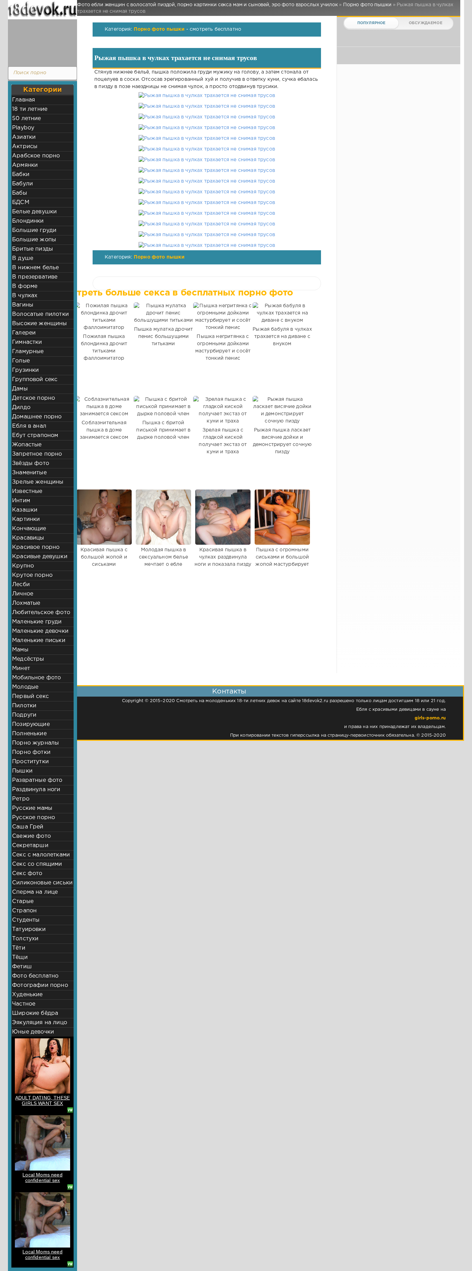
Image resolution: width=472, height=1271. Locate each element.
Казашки (24, 510)
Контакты (229, 691)
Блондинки (28, 221)
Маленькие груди (37, 621)
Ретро (20, 799)
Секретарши (30, 845)
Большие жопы (34, 239)
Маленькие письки (38, 640)
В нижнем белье (35, 267)
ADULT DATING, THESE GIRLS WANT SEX (42, 1100)
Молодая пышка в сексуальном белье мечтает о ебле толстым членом (163, 561)
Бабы (19, 193)
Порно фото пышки (159, 29)
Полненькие (29, 733)
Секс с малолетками (41, 854)
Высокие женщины (39, 323)
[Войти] (41, 41)
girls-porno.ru (430, 718)
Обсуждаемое (425, 23)
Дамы (20, 388)
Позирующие (31, 724)
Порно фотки (31, 752)
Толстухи (25, 938)
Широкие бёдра (35, 1013)
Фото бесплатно (35, 976)
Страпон (24, 910)
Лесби (21, 584)
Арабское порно (36, 155)
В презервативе (34, 277)
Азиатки (24, 137)
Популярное (371, 23)
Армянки (25, 165)
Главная (23, 100)
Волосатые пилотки (40, 314)
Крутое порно (32, 575)
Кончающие (29, 528)
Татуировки (29, 929)
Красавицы (28, 538)
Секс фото (27, 873)
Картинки (26, 519)
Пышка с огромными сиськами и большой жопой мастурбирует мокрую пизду (282, 561)
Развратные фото (37, 780)
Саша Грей (28, 826)
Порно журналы (35, 743)
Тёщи (20, 957)
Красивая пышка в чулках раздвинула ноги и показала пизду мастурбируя (223, 561)
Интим (21, 500)
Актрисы (24, 146)
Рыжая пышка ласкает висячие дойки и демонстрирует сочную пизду (282, 441)
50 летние (26, 118)
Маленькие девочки (40, 631)
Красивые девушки (39, 556)
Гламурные (28, 351)
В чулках (24, 295)
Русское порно (33, 817)
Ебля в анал (29, 426)
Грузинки (25, 370)
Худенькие (27, 994)
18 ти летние (29, 109)
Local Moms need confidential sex (42, 1177)
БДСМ (20, 202)
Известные (27, 491)
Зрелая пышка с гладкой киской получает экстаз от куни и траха (223, 441)
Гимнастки (27, 342)
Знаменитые (29, 472)
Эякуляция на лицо (39, 1022)
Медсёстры (28, 659)
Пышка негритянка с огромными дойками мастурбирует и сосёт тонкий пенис (223, 347)
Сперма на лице (35, 892)
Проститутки (30, 761)
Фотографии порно (40, 985)
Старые (23, 901)
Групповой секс (34, 379)
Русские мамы (32, 808)
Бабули (22, 183)
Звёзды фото (30, 463)
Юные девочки (33, 1032)
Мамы (20, 649)
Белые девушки (34, 211)
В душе (22, 258)
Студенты (25, 920)
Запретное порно (37, 454)
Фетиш (22, 966)
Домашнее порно (37, 416)
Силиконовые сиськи (42, 882)
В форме (24, 286)
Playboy (23, 127)
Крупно (23, 566)
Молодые (25, 687)
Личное (22, 593)
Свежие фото (31, 836)
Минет (21, 668)
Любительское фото (41, 612)
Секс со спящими (37, 864)
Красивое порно (35, 547)
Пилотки (24, 705)
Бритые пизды (32, 249)
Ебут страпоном (35, 435)
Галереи (24, 333)
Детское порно (33, 398)
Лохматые (26, 603)
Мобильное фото (36, 677)
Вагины (22, 305)
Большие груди (34, 230)
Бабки (20, 174)
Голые (21, 360)
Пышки (22, 771)
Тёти (18, 948)
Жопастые (26, 444)
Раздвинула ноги (36, 789)
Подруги (24, 715)
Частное (23, 1004)
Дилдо (21, 407)
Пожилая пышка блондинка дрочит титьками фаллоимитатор (104, 347)
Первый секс (30, 696)
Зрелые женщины (37, 482)
